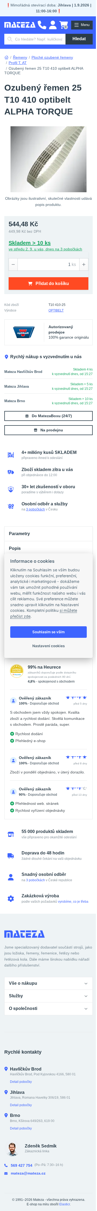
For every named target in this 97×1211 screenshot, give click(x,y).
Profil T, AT (18, 63)
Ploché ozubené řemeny (52, 57)
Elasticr (64, 1204)
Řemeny (20, 57)
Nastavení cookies (48, 646)
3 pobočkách (35, 509)
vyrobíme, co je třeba (73, 901)
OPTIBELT (56, 310)
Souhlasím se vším (48, 632)
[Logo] (20, 25)
